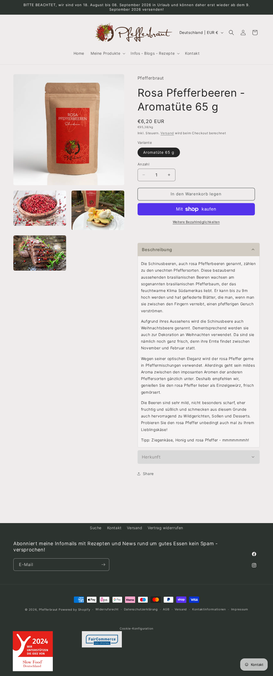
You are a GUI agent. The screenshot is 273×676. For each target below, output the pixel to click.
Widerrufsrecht (107, 609)
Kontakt (114, 527)
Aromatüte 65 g (158, 152)
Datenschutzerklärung (141, 609)
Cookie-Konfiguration (136, 628)
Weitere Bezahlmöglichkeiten (196, 222)
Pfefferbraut (48, 609)
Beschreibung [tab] (157, 249)
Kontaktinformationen (209, 609)
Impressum (239, 609)
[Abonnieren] (103, 564)
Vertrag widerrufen (165, 527)
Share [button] (148, 473)
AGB (166, 609)
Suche (96, 527)
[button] (107, 53)
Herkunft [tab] (151, 457)
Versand (167, 133)
